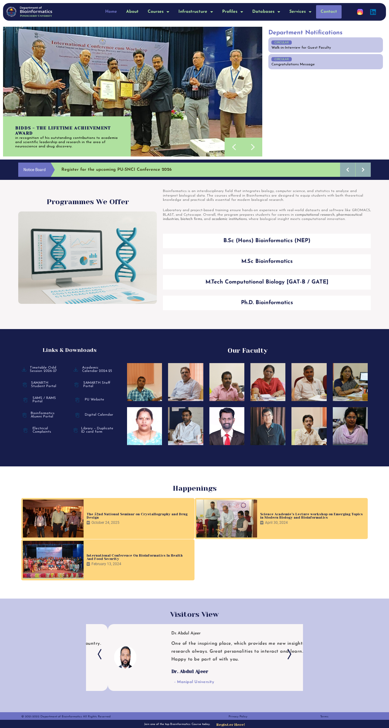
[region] (132, 91)
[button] (158, 12)
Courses (156, 11)
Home (111, 11)
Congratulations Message (293, 64)
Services (297, 11)
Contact (329, 11)
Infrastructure (192, 11)
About (132, 11)
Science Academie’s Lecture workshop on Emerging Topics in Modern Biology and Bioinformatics (311, 516)
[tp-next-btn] (287, 654)
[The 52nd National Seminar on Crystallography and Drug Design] (53, 518)
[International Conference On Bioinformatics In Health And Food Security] (53, 560)
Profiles (229, 11)
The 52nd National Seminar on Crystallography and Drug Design (137, 516)
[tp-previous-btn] (101, 654)
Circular (281, 42)
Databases (263, 11)
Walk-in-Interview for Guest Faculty (301, 48)
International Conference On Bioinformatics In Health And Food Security (135, 557)
